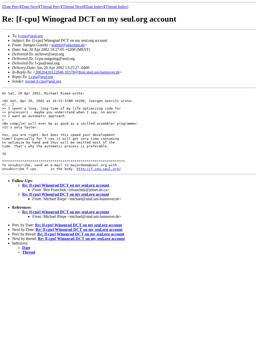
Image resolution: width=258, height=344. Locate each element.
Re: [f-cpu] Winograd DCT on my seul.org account (65, 185)
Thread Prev (50, 7)
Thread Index (116, 7)
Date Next (30, 7)
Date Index (94, 7)
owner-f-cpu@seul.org (43, 81)
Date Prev (11, 7)
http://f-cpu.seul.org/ (99, 169)
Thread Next (73, 7)
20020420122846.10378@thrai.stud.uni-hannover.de (77, 72)
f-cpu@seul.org (30, 36)
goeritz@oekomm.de (68, 45)
